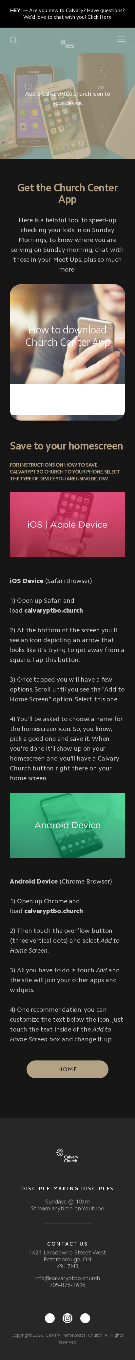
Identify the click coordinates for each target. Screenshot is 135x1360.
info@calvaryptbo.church (67, 1278)
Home (67, 1069)
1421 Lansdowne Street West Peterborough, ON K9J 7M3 (67, 1259)
